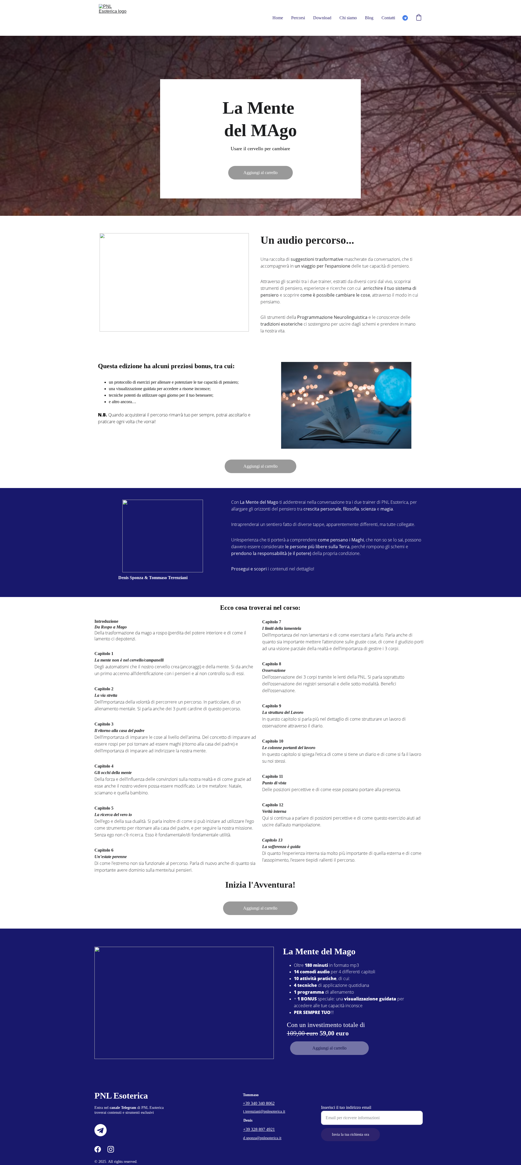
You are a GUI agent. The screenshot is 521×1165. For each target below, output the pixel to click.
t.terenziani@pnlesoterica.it (264, 1111)
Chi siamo (348, 17)
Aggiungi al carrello (260, 172)
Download (322, 17)
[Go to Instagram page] (110, 1149)
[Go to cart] (418, 18)
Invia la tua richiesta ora (350, 1134)
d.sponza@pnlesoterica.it (262, 1138)
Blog (369, 17)
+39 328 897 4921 (259, 1129)
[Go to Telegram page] (405, 18)
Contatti (388, 17)
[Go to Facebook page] (97, 1149)
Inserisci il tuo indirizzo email (346, 1107)
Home (277, 17)
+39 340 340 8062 (259, 1103)
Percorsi (298, 17)
